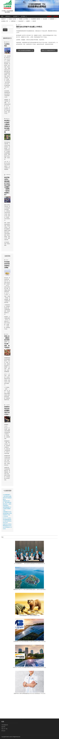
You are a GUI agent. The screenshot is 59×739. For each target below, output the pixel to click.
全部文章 (34, 21)
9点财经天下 (3, 18)
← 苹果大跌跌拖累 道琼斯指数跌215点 (25, 50)
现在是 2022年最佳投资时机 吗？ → (49, 50)
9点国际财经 (52, 18)
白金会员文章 (20, 21)
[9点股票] (7, 4)
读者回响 (28, 21)
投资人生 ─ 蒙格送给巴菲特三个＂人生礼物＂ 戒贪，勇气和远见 (6, 341)
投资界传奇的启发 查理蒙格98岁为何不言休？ (7, 410)
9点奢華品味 (13, 21)
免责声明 (3, 726)
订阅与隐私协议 (4, 724)
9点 (5, 174)
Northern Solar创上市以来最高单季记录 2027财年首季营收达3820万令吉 (29, 667)
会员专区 (15, 16)
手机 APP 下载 (4, 728)
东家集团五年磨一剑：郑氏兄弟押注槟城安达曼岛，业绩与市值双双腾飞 (29, 589)
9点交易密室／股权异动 (35, 18)
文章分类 (7, 16)
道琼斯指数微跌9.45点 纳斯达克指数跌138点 (7, 509)
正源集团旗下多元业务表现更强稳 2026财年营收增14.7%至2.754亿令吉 (29, 641)
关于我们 (23, 16)
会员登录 (49, 16)
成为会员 (56, 16)
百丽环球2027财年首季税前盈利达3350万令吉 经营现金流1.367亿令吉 (29, 693)
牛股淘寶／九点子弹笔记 (23, 18)
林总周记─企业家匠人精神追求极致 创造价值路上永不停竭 (7, 126)
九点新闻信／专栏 (4, 21)
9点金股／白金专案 (12, 18)
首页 (2, 16)
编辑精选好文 (7, 118)
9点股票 (10, 736)
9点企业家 (45, 18)
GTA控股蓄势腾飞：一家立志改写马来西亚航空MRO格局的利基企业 (29, 563)
